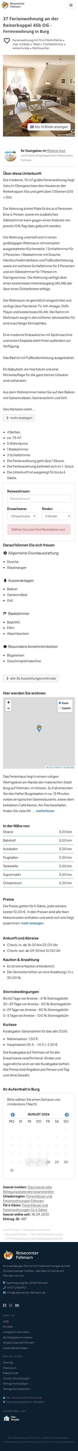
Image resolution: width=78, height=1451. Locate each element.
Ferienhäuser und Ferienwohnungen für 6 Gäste (25, 1207)
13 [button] (38, 1145)
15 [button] (56, 1145)
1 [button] (56, 1129)
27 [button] (39, 1162)
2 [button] (66, 1129)
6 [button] (39, 1137)
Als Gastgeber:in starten (17, 1337)
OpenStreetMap (69, 767)
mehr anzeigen (21, 418)
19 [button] (29, 1153)
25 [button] (21, 1162)
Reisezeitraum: (19, 491)
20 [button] (39, 1153)
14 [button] (48, 1145)
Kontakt (8, 1326)
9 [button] (66, 1137)
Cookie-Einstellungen (16, 1378)
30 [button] (66, 1162)
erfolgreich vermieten (16, 1332)
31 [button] (11, 1170)
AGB (6, 1321)
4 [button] (21, 1137)
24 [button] (12, 1162)
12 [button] (29, 1145)
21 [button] (48, 1153)
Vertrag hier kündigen (15, 1383)
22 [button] (57, 1153)
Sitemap (8, 1362)
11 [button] (20, 1145)
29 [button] (57, 1162)
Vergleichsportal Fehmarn (18, 1342)
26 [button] (30, 1162)
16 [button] (66, 1145)
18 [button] (20, 1153)
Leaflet (50, 767)
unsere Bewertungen (15, 1347)
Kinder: (47, 509)
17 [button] (11, 1153)
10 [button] (12, 1145)
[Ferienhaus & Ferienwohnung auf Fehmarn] (17, 4)
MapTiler (59, 767)
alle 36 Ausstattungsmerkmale (33, 678)
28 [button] (48, 1162)
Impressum (10, 1367)
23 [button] (66, 1153)
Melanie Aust (55, 150)
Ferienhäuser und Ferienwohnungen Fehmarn (27, 1198)
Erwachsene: (17, 509)
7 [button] (48, 1137)
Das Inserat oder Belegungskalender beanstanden (28, 1189)
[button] (39, 729)
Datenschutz (10, 1373)
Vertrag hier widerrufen (16, 1388)
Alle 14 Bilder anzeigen (51, 127)
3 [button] (12, 1137)
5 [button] (30, 1137)
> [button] (66, 1114)
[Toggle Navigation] (71, 5)
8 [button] (57, 1137)
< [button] (12, 1114)
